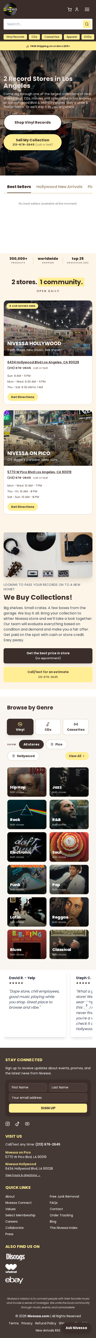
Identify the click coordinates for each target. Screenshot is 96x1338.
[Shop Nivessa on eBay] (29, 1280)
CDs (34, 37)
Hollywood (26, 756)
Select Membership (20, 1215)
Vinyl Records (15, 37)
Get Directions (22, 397)
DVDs (88, 37)
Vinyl (20, 729)
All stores (31, 744)
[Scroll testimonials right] (87, 1005)
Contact (56, 1209)
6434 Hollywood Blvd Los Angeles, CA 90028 (43, 362)
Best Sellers (19, 186)
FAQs (54, 1202)
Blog (53, 1221)
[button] (87, 9)
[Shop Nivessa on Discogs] (29, 1256)
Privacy (27, 1323)
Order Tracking (61, 1215)
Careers (11, 1221)
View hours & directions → (22, 1175)
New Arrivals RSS (48, 1330)
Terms (14, 1323)
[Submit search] (87, 24)
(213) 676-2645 (27, 368)
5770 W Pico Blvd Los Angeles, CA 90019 (39, 472)
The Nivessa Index (63, 1228)
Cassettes (51, 37)
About (10, 1196)
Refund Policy (45, 1323)
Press (9, 1234)
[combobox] (48, 24)
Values (10, 1209)
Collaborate (14, 1228)
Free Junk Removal (64, 1196)
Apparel (72, 37)
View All (75, 756)
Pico (59, 744)
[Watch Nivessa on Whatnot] (29, 1268)
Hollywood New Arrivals (59, 186)
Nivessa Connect (18, 1202)
